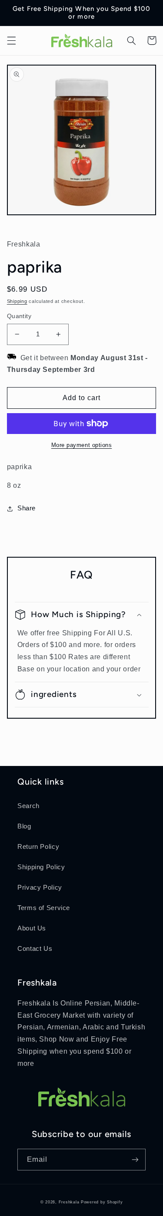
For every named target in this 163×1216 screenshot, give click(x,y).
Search (28, 805)
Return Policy (38, 846)
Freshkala (69, 1202)
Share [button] (26, 508)
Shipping (17, 301)
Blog (24, 826)
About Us (31, 928)
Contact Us (34, 948)
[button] (11, 40)
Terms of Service (43, 907)
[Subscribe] (135, 1159)
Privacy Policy (39, 887)
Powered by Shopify (102, 1202)
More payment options (81, 445)
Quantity (19, 316)
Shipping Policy (41, 867)
